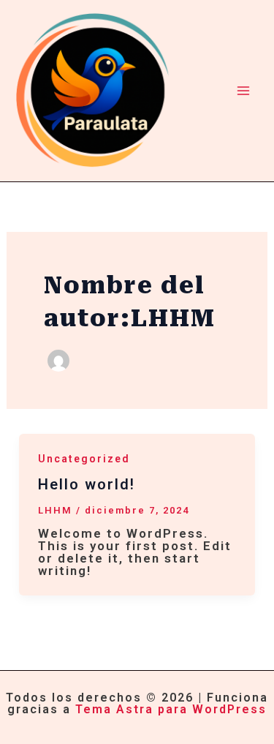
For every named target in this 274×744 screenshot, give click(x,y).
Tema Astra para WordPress (171, 709)
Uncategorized (84, 459)
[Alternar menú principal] (243, 91)
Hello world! (86, 484)
